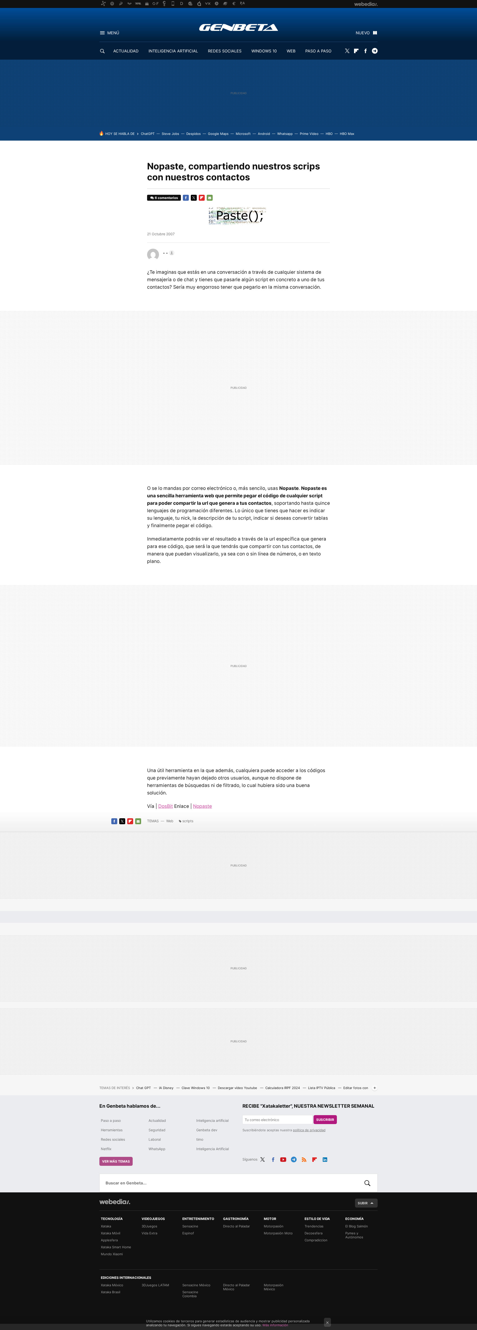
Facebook (365, 51)
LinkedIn (325, 1159)
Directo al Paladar (236, 1226)
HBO (329, 134)
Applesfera (109, 1240)
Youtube (283, 1159)
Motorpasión (273, 1226)
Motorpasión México (273, 1287)
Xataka (106, 1226)
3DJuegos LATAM (155, 1285)
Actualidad (157, 1120)
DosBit (165, 806)
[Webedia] (114, 1202)
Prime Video (309, 134)
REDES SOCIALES (224, 50)
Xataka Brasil (110, 1292)
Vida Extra (149, 1233)
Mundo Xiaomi (112, 1254)
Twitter (347, 51)
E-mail (210, 198)
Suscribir (325, 1120)
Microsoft (243, 134)
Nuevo (363, 32)
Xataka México (112, 1285)
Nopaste (202, 806)
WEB (291, 50)
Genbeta (238, 27)
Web (169, 821)
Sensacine (190, 1226)
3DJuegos (149, 1226)
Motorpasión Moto (278, 1233)
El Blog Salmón (356, 1226)
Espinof (188, 1233)
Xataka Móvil (110, 1233)
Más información (275, 1325)
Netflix (106, 1149)
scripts (187, 821)
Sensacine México (196, 1285)
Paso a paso (111, 1120)
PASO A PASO (318, 50)
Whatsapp (285, 134)
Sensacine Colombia (190, 1294)
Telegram (375, 51)
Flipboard (356, 51)
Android (264, 134)
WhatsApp (157, 1149)
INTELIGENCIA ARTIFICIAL (173, 50)
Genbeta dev (206, 1130)
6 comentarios (166, 198)
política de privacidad (309, 1130)
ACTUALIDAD (126, 50)
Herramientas (111, 1130)
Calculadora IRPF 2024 (283, 1088)
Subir (363, 1203)
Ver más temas (116, 1161)
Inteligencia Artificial (212, 1149)
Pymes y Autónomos (354, 1235)
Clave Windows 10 (196, 1088)
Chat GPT (144, 1088)
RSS (304, 1159)
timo (199, 1139)
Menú (113, 32)
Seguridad (157, 1130)
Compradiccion (316, 1240)
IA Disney (166, 1088)
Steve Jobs (170, 134)
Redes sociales (113, 1139)
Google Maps (218, 134)
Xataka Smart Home (116, 1247)
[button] (167, 253)
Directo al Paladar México (236, 1287)
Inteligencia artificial (212, 1120)
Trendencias (314, 1226)
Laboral (155, 1139)
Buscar (367, 1182)
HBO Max (347, 134)
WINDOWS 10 (264, 50)
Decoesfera (313, 1233)
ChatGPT (148, 134)
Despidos (193, 134)
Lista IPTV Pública (322, 1088)
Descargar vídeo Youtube (238, 1088)
